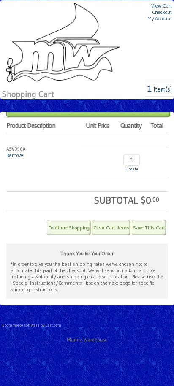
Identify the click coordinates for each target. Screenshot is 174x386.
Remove (14, 155)
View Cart (161, 6)
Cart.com (53, 325)
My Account (159, 18)
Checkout (162, 12)
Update (131, 169)
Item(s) (159, 89)
